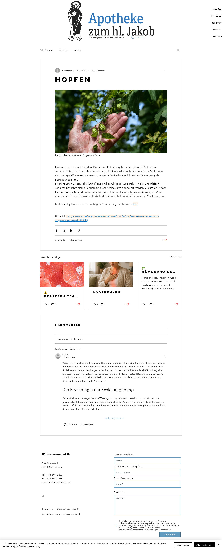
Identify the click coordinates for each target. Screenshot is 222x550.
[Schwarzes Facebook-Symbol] (43, 496)
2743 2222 (57, 474)
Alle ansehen (176, 256)
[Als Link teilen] (78, 230)
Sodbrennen (107, 292)
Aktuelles (63, 50)
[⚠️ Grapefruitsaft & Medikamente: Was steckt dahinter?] (62, 274)
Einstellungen (183, 544)
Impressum (48, 508)
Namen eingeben (123, 454)
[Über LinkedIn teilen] (71, 230)
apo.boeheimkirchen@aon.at (56, 482)
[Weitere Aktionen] (165, 70)
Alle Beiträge (46, 50)
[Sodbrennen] (111, 274)
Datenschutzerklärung (29, 546)
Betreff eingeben (123, 478)
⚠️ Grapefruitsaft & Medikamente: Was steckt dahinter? (62, 294)
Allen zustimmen (204, 544)
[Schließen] (218, 545)
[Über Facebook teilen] (56, 230)
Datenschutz (63, 508)
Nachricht (119, 492)
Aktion (77, 50)
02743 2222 (140, 37)
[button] (178, 50)
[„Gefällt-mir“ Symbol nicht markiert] (64, 424)
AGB (75, 508)
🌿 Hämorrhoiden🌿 (158, 270)
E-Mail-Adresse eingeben (128, 466)
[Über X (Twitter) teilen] (64, 230)
